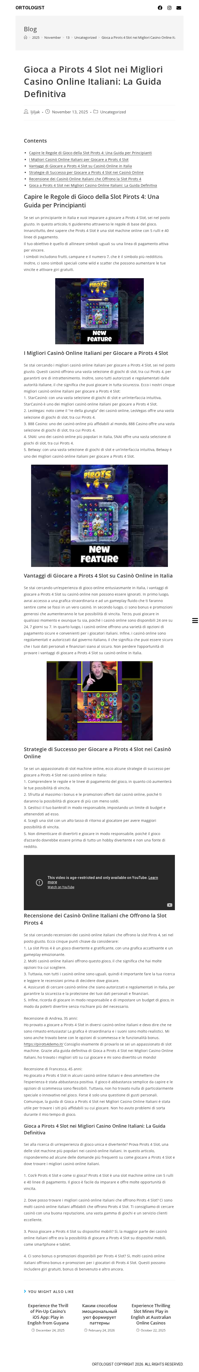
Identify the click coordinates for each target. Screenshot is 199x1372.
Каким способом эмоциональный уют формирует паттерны (99, 1314)
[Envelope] (178, 7)
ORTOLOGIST (30, 7)
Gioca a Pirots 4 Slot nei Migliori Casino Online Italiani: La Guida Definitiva (93, 185)
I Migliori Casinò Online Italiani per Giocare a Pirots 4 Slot (79, 159)
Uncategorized (113, 112)
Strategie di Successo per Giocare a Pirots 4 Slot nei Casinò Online (86, 172)
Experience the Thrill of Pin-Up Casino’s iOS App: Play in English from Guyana (48, 1314)
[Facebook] (160, 7)
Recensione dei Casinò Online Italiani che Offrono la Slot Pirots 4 (85, 178)
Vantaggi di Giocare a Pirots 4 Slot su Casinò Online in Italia (80, 165)
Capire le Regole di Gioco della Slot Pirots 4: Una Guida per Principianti (90, 152)
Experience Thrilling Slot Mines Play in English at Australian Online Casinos (151, 1314)
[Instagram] (169, 7)
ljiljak (35, 112)
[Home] (25, 37)
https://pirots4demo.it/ (43, 1044)
